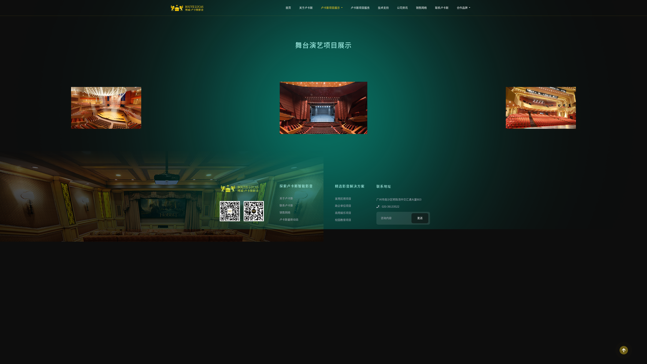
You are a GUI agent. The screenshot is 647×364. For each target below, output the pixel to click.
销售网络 (421, 7)
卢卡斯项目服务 (360, 7)
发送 (420, 218)
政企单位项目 (343, 205)
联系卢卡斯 (442, 7)
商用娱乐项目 (343, 212)
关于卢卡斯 (306, 7)
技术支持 (383, 7)
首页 (288, 7)
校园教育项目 (343, 220)
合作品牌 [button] (462, 7)
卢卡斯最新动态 (289, 219)
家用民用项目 (343, 198)
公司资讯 (402, 7)
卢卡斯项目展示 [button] (331, 7)
